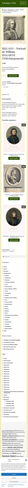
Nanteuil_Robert (9, 456)
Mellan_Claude (9, 453)
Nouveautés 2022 (10, 405)
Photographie (8, 321)
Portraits (17, 9)
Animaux (7, 275)
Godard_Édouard (6, 445)
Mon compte (6, 397)
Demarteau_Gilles (5, 437)
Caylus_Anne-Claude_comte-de (19, 432)
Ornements (7, 317)
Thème (5, 330)
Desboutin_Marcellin (12, 437)
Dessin (6, 290)
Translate (12, 251)
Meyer (14, 453)
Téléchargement (11, 9)
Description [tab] (5, 94)
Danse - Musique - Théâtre (11, 288)
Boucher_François (20, 430)
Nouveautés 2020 (10, 401)
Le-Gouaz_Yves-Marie (13, 449)
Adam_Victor (4, 430)
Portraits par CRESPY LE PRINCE (11, 344)
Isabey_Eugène (4, 447)
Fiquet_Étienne (21, 441)
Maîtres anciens (8, 304)
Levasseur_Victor (13, 451)
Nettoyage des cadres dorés (10, 346)
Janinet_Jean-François (15, 447)
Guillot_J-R (12, 445)
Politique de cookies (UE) (9, 407)
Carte (6, 284)
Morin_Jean (19, 453)
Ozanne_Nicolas (19, 456)
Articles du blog (7, 360)
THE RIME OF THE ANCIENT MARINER (12, 340)
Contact (5, 394)
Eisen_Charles (11, 441)
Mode (6, 313)
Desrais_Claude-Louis (20, 439)
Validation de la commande (9, 412)
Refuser (14, 478)
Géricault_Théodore (19, 445)
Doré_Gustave (4, 441)
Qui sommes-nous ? (8, 410)
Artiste (5, 266)
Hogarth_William (11, 83)
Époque (5, 268)
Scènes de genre (8, 328)
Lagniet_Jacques (5, 449)
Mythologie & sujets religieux (11, 315)
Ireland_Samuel (18, 83)
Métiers (6, 308)
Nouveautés (6, 399)
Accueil (5, 9)
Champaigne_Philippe (7, 433)
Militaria (7, 310)
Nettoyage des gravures (9, 348)
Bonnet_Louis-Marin (13, 430)
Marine (6, 306)
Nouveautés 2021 (10, 403)
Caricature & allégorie (10, 282)
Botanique (7, 279)
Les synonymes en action (9, 342)
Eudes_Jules (16, 441)
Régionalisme (8, 326)
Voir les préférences (14, 481)
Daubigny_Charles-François (10, 435)
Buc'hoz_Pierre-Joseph (7, 432)
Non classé (6, 271)
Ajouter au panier (13, 75)
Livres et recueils (8, 302)
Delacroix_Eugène (21, 435)
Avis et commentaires (8, 362)
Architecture (8, 277)
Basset (8, 430)
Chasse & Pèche (8, 286)
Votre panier (6, 414)
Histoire (7, 295)
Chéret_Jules (14, 433)
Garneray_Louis (6, 443)
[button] (26, 460)
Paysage (7, 319)
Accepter (14, 474)
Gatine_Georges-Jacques (15, 443)
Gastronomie (8, 293)
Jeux (6, 299)
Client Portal (6, 365)
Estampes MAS (9, 3)
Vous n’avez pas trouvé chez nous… (11, 416)
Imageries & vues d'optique (11, 297)
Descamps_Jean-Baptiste (9, 439)
